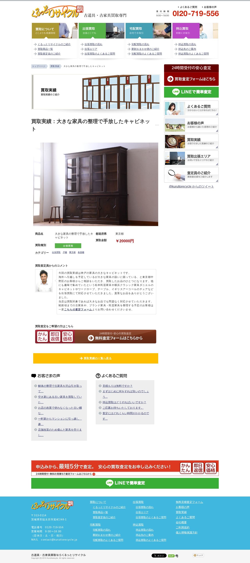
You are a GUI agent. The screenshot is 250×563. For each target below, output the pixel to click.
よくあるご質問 (185, 517)
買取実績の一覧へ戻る (98, 358)
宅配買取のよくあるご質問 (146, 53)
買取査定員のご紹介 (49, 53)
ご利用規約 (182, 527)
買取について (98, 502)
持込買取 (138, 524)
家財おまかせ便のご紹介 (145, 49)
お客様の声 (182, 507)
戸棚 (65, 252)
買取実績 (181, 512)
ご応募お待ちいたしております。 (123, 407)
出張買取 (56, 252)
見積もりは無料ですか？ (118, 385)
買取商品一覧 (45, 49)
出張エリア (91, 49)
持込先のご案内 (187, 49)
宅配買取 (95, 524)
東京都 (72, 252)
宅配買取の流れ (140, 44)
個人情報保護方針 (187, 532)
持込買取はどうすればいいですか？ (124, 402)
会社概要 (181, 522)
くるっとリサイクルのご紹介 (54, 44)
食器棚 (81, 252)
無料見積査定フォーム (189, 502)
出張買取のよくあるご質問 (100, 53)
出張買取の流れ (93, 44)
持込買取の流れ (187, 44)
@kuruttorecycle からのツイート (191, 186)
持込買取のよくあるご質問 (193, 53)
